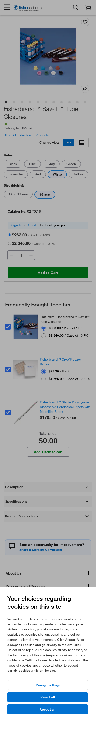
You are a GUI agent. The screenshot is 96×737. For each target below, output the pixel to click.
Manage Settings (47, 685)
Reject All (47, 697)
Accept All (47, 709)
